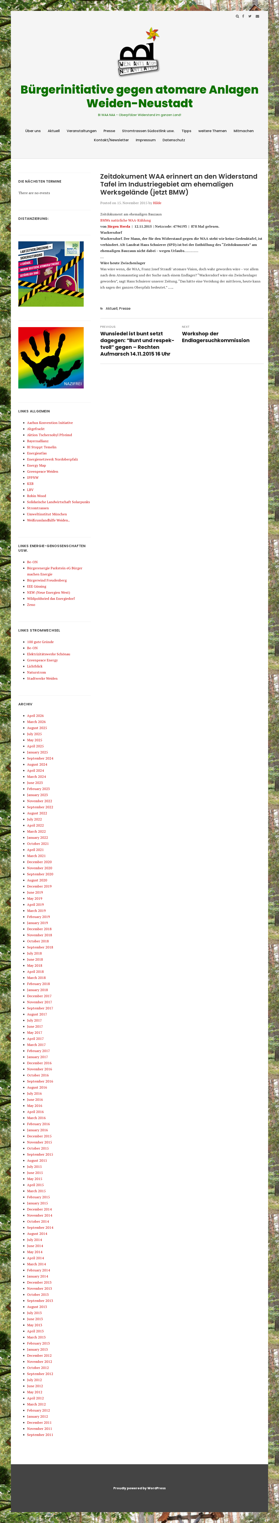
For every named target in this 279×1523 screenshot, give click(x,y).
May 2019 (34, 898)
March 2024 (36, 776)
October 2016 (38, 1075)
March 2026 (36, 721)
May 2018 (34, 965)
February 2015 (38, 1197)
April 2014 (35, 1258)
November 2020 (39, 868)
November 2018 (39, 935)
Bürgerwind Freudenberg (47, 580)
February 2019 (38, 916)
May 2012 (34, 1392)
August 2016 (37, 1087)
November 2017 (39, 1002)
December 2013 (39, 1282)
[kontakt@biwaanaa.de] (257, 16)
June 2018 (35, 959)
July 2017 (34, 1020)
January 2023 (37, 794)
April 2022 (35, 825)
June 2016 (35, 1099)
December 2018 (39, 928)
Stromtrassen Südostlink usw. (148, 130)
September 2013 (40, 1300)
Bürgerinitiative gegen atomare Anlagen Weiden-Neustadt (139, 96)
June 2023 (35, 782)
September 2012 (40, 1373)
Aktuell (54, 130)
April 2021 (35, 849)
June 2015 (35, 1172)
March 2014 (36, 1264)
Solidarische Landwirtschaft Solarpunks (58, 501)
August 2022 (37, 813)
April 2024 (35, 770)
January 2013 (37, 1349)
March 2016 (36, 1117)
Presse (109, 130)
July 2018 (34, 953)
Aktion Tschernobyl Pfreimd (49, 434)
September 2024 (40, 758)
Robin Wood (36, 495)
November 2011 (39, 1428)
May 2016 (34, 1105)
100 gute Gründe (40, 641)
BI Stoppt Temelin (41, 447)
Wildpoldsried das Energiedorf (51, 598)
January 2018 (37, 989)
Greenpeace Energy (42, 660)
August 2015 (37, 1160)
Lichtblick (35, 666)
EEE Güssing (36, 586)
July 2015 (34, 1166)
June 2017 (35, 1026)
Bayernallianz (38, 441)
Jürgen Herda (118, 226)
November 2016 (39, 1069)
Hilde (157, 202)
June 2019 (35, 892)
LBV (30, 489)
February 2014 (38, 1270)
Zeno (31, 604)
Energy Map (36, 465)
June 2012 (35, 1385)
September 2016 (40, 1081)
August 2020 (37, 880)
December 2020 (39, 861)
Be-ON (32, 562)
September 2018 (40, 947)
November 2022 (39, 800)
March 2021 (36, 855)
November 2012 (39, 1361)
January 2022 (37, 837)
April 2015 (35, 1184)
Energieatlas (37, 453)
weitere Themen (212, 130)
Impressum (146, 140)
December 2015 (39, 1136)
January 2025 (37, 752)
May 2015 (34, 1178)
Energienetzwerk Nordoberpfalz (52, 459)
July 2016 (34, 1093)
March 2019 (36, 910)
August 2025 (37, 727)
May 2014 (34, 1251)
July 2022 (34, 819)
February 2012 (38, 1410)
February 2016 (38, 1123)
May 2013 (34, 1325)
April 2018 (35, 971)
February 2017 (38, 1050)
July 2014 (34, 1239)
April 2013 (35, 1331)
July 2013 (34, 1312)
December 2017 (39, 995)
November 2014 (39, 1215)
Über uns (33, 130)
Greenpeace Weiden (42, 471)
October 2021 (38, 843)
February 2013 (38, 1343)
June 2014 (35, 1245)
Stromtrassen (38, 508)
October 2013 (38, 1294)
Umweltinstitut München (47, 514)
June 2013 (35, 1318)
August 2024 (37, 764)
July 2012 (34, 1379)
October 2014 (38, 1221)
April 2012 (35, 1398)
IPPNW (33, 477)
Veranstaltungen (82, 130)
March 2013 (36, 1337)
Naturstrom (36, 672)
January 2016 (37, 1130)
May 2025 (34, 740)
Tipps (186, 130)
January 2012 (37, 1416)
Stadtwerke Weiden (42, 678)
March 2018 (36, 977)
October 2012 (38, 1367)
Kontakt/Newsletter (111, 140)
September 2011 (40, 1434)
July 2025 (34, 733)
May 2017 (34, 1032)
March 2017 (36, 1044)
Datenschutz (174, 140)
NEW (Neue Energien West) (48, 592)
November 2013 (39, 1288)
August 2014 (37, 1233)
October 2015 (38, 1148)
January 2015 (37, 1203)
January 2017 (37, 1056)
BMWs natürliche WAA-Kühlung (125, 220)
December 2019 (39, 886)
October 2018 (38, 941)
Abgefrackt (36, 428)
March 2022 (36, 831)
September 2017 (40, 1008)
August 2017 (37, 1014)
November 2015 (39, 1142)
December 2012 (39, 1355)
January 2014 (37, 1276)
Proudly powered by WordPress (139, 1488)
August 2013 (37, 1306)
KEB (30, 483)
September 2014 (40, 1227)
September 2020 (40, 874)
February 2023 (38, 788)
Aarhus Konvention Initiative (50, 422)
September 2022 (40, 807)
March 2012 (36, 1404)
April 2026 (35, 715)
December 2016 (39, 1063)
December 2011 (39, 1422)
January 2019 (37, 922)
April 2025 (35, 746)
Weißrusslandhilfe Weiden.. (48, 520)
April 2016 (35, 1111)
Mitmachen (244, 130)
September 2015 (40, 1154)
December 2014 (39, 1209)
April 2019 (35, 904)
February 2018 (38, 983)
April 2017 (35, 1038)
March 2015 (36, 1190)
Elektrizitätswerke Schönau (48, 654)
